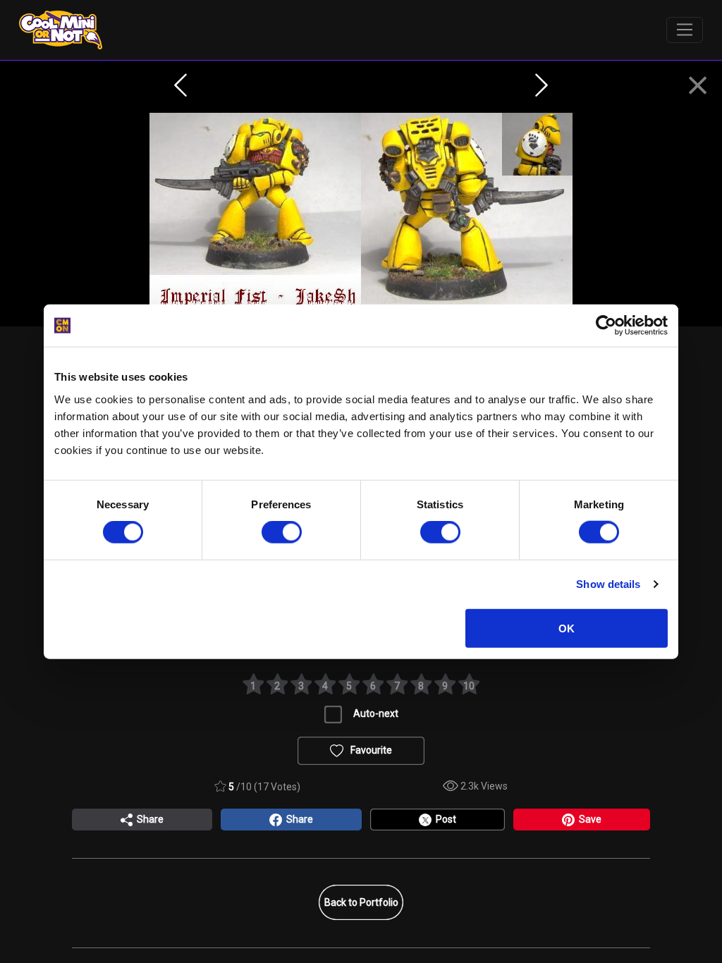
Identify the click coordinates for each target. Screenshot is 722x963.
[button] (698, 86)
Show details (608, 584)
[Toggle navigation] (685, 30)
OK (566, 628)
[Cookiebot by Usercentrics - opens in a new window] (606, 325)
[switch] (282, 532)
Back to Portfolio (361, 902)
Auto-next (375, 713)
